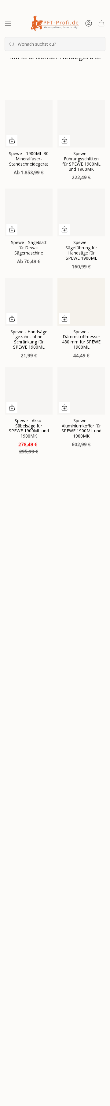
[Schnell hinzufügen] (11, 140)
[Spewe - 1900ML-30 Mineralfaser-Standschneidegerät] (29, 123)
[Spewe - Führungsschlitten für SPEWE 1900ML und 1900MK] (81, 123)
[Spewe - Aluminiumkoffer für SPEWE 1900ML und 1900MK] (81, 391)
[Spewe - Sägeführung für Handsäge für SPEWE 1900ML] (81, 212)
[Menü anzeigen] (8, 23)
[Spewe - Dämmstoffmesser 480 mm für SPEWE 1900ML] (81, 302)
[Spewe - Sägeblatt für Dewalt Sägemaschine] (29, 212)
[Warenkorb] (101, 23)
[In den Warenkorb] (64, 229)
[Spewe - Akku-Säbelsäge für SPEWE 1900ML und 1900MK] (29, 391)
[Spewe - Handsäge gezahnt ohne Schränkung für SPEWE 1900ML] (29, 302)
